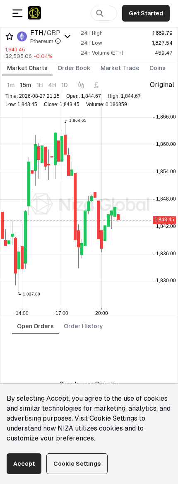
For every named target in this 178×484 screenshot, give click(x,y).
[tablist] (86, 68)
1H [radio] (39, 84)
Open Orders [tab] (35, 326)
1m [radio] (11, 84)
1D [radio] (64, 84)
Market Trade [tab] (120, 68)
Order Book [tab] (74, 68)
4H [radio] (52, 84)
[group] (37, 85)
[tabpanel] (89, 199)
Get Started (146, 13)
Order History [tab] (83, 326)
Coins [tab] (157, 68)
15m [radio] (25, 84)
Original (162, 85)
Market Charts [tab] (27, 68)
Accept (24, 463)
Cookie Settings (77, 463)
